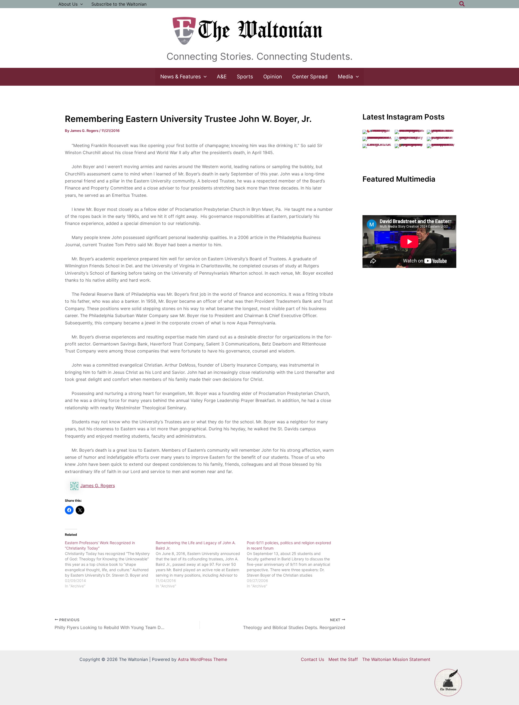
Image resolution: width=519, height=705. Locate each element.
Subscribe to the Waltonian (119, 4)
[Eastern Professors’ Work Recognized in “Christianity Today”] (110, 564)
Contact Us (312, 659)
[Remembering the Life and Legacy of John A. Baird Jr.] (201, 564)
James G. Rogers (97, 485)
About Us (68, 4)
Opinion (272, 77)
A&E (222, 77)
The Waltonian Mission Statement (396, 659)
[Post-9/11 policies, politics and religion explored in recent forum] (292, 564)
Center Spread (310, 77)
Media (345, 77)
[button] (80, 4)
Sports (245, 77)
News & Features (180, 77)
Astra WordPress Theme (202, 659)
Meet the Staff (343, 659)
